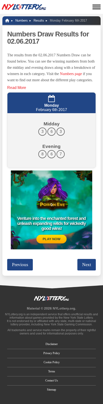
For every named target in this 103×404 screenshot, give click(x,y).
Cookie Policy (52, 362)
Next (86, 264)
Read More (16, 88)
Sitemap (51, 389)
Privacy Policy (51, 353)
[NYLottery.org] (24, 7)
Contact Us (51, 380)
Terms (51, 371)
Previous (20, 264)
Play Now (51, 239)
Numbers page (71, 74)
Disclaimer (52, 344)
